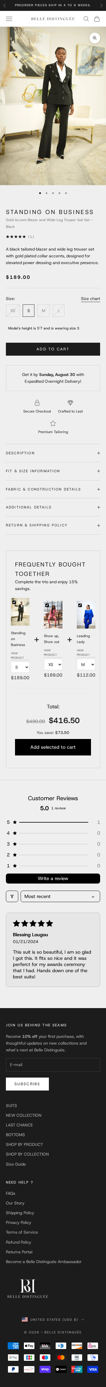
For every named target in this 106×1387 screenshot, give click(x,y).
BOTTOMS (15, 1134)
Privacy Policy (18, 1222)
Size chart (90, 298)
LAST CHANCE (19, 1125)
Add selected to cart (53, 747)
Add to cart (53, 349)
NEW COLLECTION (24, 1115)
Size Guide (16, 1164)
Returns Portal (19, 1252)
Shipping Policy (20, 1212)
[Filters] (12, 896)
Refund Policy (18, 1242)
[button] (53, 822)
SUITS (11, 1105)
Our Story (15, 1203)
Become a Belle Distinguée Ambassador (44, 1261)
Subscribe (27, 1083)
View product (17, 655)
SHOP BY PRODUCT (24, 1144)
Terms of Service (22, 1232)
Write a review (53, 878)
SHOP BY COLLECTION (27, 1154)
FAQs (10, 1193)
